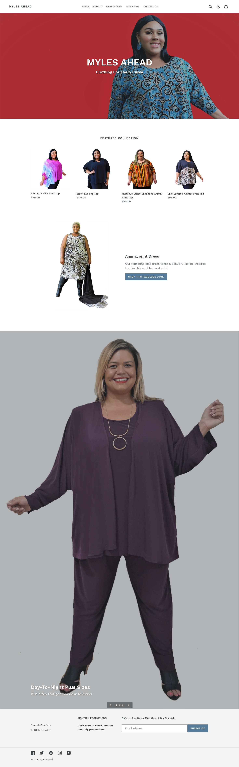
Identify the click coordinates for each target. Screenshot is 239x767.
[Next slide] (128, 705)
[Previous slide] (110, 705)
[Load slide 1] (117, 705)
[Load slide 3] (123, 705)
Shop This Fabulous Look (146, 276)
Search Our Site (41, 725)
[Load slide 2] (120, 705)
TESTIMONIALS (40, 729)
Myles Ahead (20, 6)
